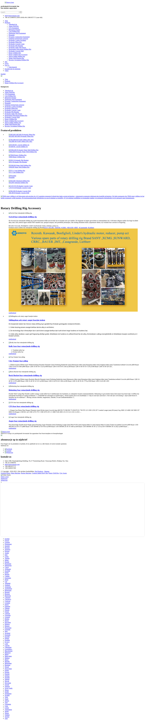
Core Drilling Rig (14, 31)
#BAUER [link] (70, 227)
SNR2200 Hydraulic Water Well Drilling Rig (23, 152)
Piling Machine (15, 473)
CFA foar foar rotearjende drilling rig (24, 406)
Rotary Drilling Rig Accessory (18, 54)
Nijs (6, 62)
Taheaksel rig (13, 24)
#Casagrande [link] (83, 227)
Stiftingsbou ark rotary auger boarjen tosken (27, 320)
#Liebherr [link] (91, 227)
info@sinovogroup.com (12, 464)
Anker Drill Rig (14, 26)
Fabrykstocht (13, 67)
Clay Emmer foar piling (18, 361)
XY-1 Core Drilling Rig (16, 172)
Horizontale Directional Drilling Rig (20, 49)
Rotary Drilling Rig (15, 53)
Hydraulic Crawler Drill (16, 51)
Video (6, 70)
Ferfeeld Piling (5, 473)
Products (7, 22)
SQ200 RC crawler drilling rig (18, 146)
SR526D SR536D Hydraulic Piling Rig (21, 136)
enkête (11, 313)
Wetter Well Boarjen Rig (16, 58)
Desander (12, 35)
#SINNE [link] (57, 227)
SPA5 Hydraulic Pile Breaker (18, 162)
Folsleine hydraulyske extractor (18, 38)
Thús (6, 21)
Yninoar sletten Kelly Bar (40, 473)
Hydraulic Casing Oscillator (17, 40)
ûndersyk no (4, 445)
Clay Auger (63, 473)
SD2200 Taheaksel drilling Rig (18, 182)
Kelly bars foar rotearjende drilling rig (24, 346)
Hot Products (39, 471)
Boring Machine (26, 473)
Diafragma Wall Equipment (17, 33)
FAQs (6, 63)
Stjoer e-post (5, 477)
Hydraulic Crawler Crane (16, 44)
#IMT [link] (76, 227)
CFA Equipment (14, 28)
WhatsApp (4, 478)
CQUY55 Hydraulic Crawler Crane (20, 188)
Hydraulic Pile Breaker (16, 46)
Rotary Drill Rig (54, 473)
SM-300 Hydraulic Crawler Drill (19, 193)
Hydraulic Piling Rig (15, 42)
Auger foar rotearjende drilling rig (22, 421)
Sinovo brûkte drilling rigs (17, 56)
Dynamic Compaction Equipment (19, 37)
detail (14, 313)
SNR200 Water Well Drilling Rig (19, 167)
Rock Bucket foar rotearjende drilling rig (25, 375)
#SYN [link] (46, 227)
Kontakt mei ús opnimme (12, 69)
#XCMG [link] (51, 227)
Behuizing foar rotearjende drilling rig (24, 390)
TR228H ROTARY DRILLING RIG (20, 141)
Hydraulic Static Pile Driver (17, 47)
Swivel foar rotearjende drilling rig (23, 217)
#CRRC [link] (63, 227)
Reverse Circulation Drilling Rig (19, 60)
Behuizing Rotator (14, 30)
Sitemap (46, 471)
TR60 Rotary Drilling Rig (17, 157)
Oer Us (7, 65)
